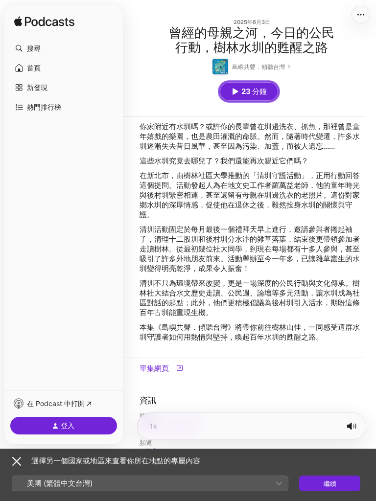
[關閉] (16, 461)
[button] (64, 48)
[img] (44, 22)
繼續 (330, 483)
